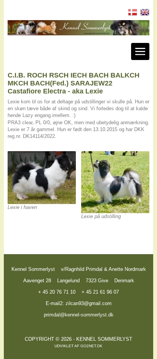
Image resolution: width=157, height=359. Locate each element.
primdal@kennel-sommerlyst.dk (79, 315)
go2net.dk (91, 346)
